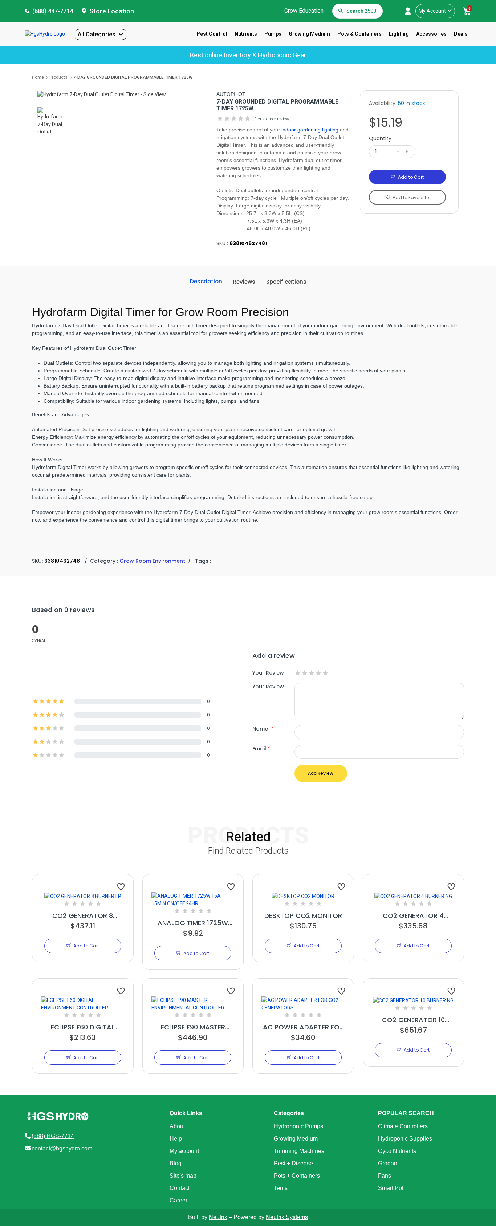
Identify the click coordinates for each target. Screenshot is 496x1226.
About (177, 1126)
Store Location (111, 11)
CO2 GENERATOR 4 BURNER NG (413, 915)
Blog (176, 1163)
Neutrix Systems (287, 1217)
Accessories (431, 34)
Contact (180, 1188)
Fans (384, 1176)
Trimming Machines (299, 1151)
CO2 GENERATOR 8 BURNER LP (82, 915)
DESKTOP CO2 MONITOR (303, 915)
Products (58, 77)
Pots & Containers (359, 34)
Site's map (183, 1176)
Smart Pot (390, 1188)
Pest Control (211, 34)
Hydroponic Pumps (298, 1126)
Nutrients (246, 34)
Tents (281, 1188)
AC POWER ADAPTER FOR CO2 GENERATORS (303, 1027)
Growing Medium (309, 34)
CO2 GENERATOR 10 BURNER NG (413, 1020)
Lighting (399, 34)
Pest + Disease (293, 1163)
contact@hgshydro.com (62, 1148)
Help (176, 1139)
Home (38, 77)
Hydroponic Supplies (405, 1139)
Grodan (387, 1163)
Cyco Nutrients (397, 1151)
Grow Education (304, 10)
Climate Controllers (403, 1126)
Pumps (272, 34)
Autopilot (230, 94)
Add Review (320, 773)
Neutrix (218, 1217)
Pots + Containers (297, 1176)
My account (184, 1151)
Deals (461, 34)
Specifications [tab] (286, 282)
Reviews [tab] (244, 282)
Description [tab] (206, 281)
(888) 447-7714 (52, 11)
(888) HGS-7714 (53, 1136)
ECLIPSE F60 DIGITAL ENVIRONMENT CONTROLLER (82, 1027)
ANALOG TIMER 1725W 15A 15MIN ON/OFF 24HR (193, 923)
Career (178, 1200)
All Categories (96, 34)
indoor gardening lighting (309, 130)
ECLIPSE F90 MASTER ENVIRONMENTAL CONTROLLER (193, 1027)
